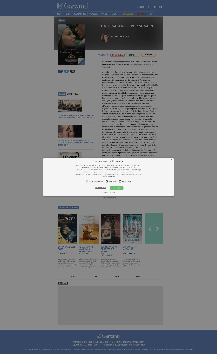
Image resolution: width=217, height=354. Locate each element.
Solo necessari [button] (100, 188)
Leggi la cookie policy (108, 176)
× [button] (171, 159)
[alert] (108, 177)
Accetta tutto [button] (117, 188)
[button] (108, 177)
